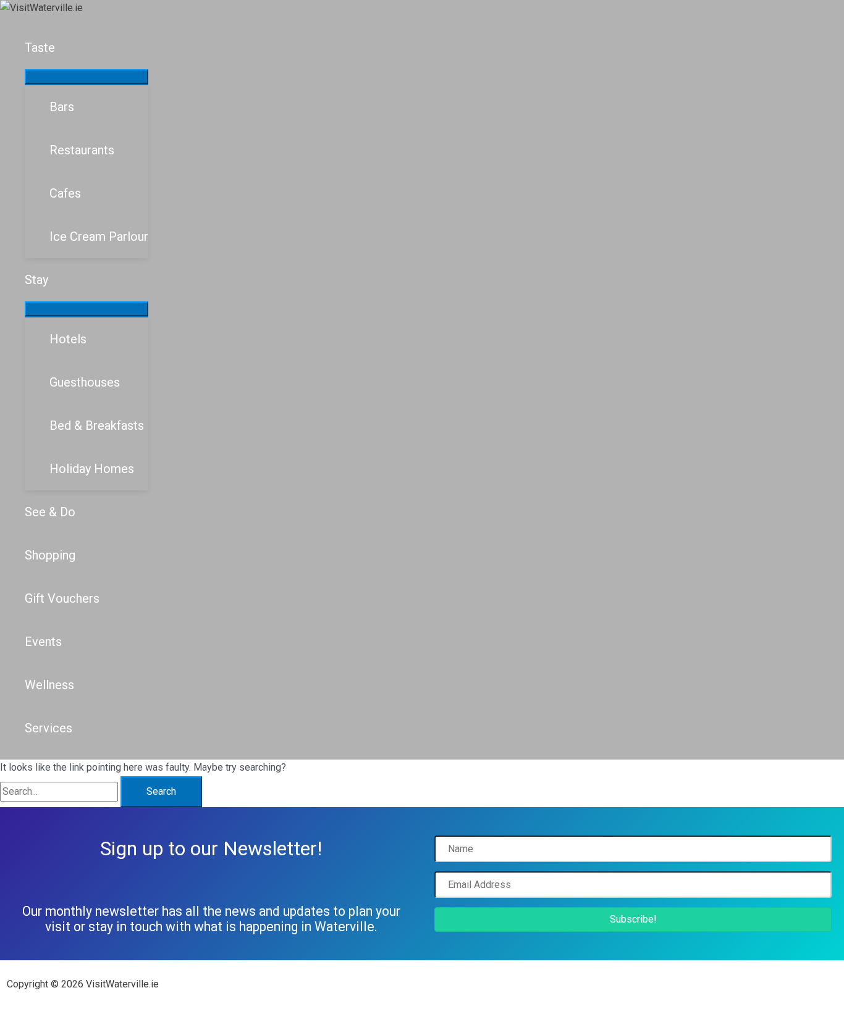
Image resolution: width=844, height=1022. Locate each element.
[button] (633, 919)
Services (48, 728)
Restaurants (81, 150)
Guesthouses (84, 382)
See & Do (50, 512)
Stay (36, 279)
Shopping (50, 555)
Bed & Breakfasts (96, 425)
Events (43, 641)
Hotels (68, 339)
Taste (40, 47)
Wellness (49, 684)
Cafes (65, 193)
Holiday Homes (91, 468)
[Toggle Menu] (86, 76)
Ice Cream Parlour (98, 236)
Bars (61, 106)
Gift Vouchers (62, 598)
